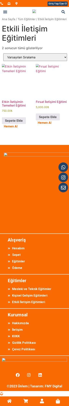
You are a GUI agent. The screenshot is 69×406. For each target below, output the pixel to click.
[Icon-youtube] (51, 375)
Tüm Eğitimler (26, 19)
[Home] (9, 401)
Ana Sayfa (8, 19)
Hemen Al (10, 126)
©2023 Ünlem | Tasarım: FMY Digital (34, 386)
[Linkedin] (40, 375)
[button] (5, 12)
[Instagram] (63, 177)
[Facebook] (18, 375)
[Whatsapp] (63, 167)
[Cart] (58, 401)
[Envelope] (63, 187)
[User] (42, 401)
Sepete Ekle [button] (14, 120)
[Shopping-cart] (25, 401)
